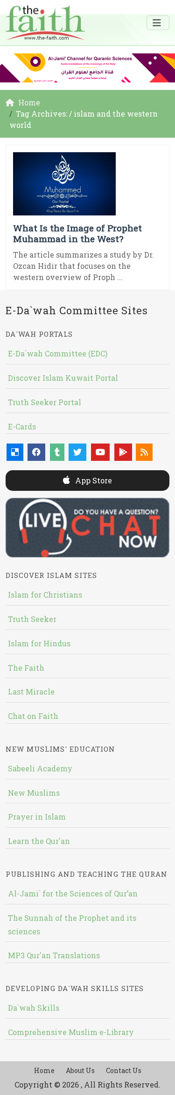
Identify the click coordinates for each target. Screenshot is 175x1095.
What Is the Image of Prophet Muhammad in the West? (77, 233)
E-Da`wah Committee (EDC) (57, 353)
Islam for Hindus (39, 643)
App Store (92, 480)
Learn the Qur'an (39, 841)
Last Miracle (31, 691)
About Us (80, 1070)
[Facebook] (36, 452)
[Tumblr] (57, 452)
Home (44, 1070)
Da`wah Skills (33, 1008)
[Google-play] (123, 452)
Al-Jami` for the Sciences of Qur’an (73, 893)
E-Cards (22, 426)
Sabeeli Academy (40, 768)
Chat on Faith (33, 716)
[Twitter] (77, 452)
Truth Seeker (32, 619)
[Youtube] (100, 452)
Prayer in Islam (37, 816)
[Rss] (144, 452)
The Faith (26, 668)
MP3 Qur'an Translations (54, 955)
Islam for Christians (45, 594)
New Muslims (34, 793)
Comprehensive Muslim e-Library (71, 1032)
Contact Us (123, 1070)
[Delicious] (15, 452)
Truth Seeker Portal (44, 402)
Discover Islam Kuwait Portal (63, 378)
